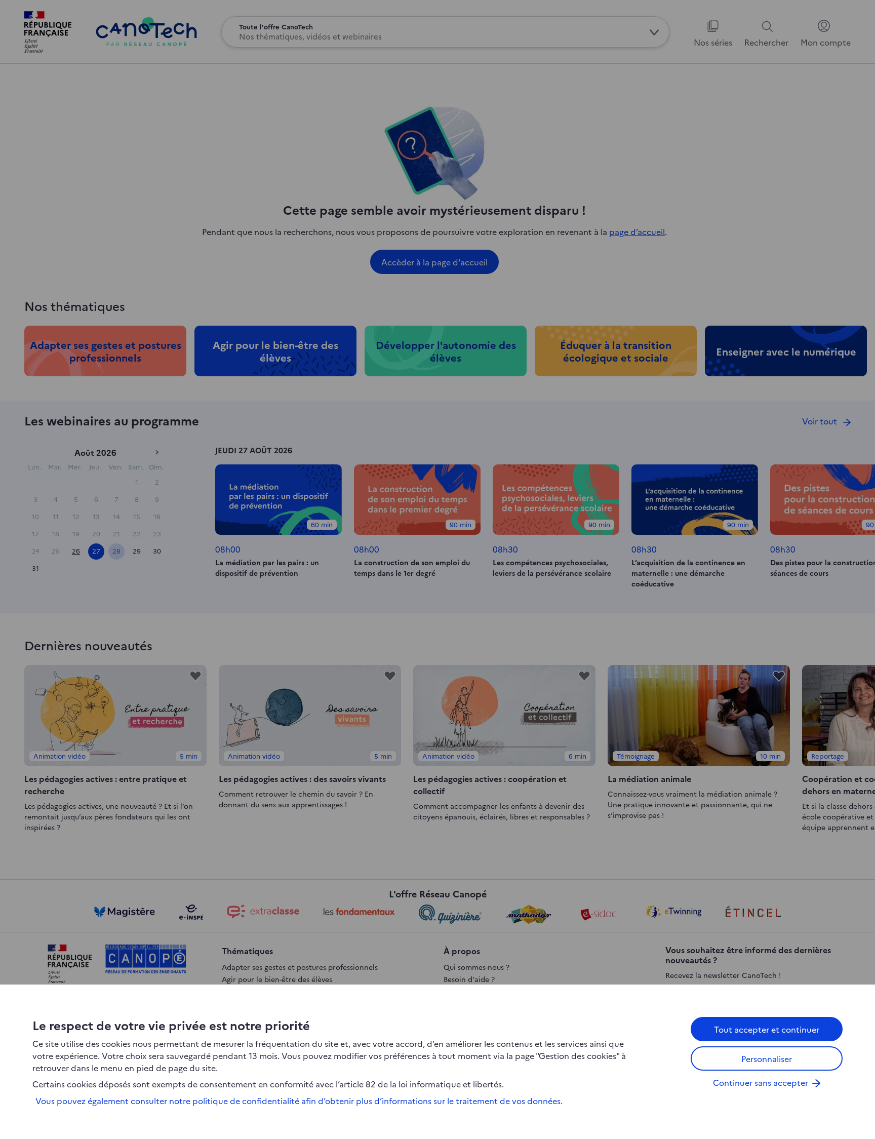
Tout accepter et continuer (766, 1029)
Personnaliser (766, 1058)
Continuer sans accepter (760, 1082)
